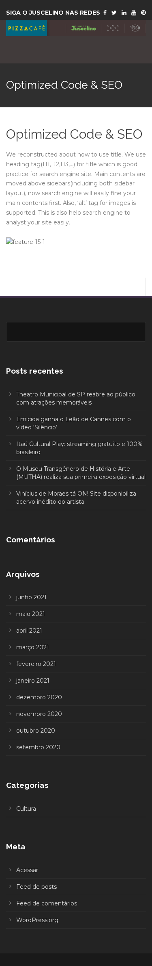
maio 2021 (30, 614)
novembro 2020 (39, 714)
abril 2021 (29, 630)
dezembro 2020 (39, 697)
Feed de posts (36, 886)
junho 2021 (31, 597)
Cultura (26, 808)
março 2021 (32, 647)
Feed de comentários (46, 903)
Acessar (27, 870)
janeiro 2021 (32, 680)
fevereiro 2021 (36, 664)
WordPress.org (37, 920)
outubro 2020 (35, 730)
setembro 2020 (38, 747)
